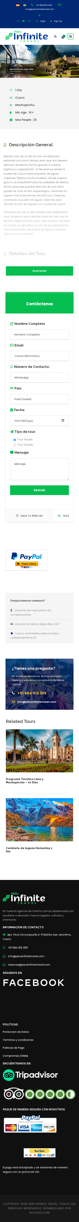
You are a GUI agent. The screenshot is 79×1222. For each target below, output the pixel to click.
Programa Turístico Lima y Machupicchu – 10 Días (24, 780)
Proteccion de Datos (16, 1032)
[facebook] (18, 21)
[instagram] (29, 21)
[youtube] (23, 21)
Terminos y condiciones (18, 1040)
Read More (39, 271)
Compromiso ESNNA (15, 1056)
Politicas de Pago (13, 1048)
